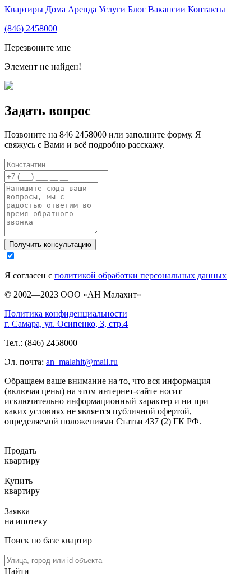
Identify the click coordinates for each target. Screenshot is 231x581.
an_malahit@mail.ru (82, 362)
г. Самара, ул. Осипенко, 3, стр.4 (66, 323)
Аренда (82, 9)
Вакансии (167, 9)
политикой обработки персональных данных (140, 275)
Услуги (112, 9)
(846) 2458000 (30, 28)
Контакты (206, 9)
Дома (55, 9)
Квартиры (23, 9)
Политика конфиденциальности (65, 313)
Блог (137, 9)
